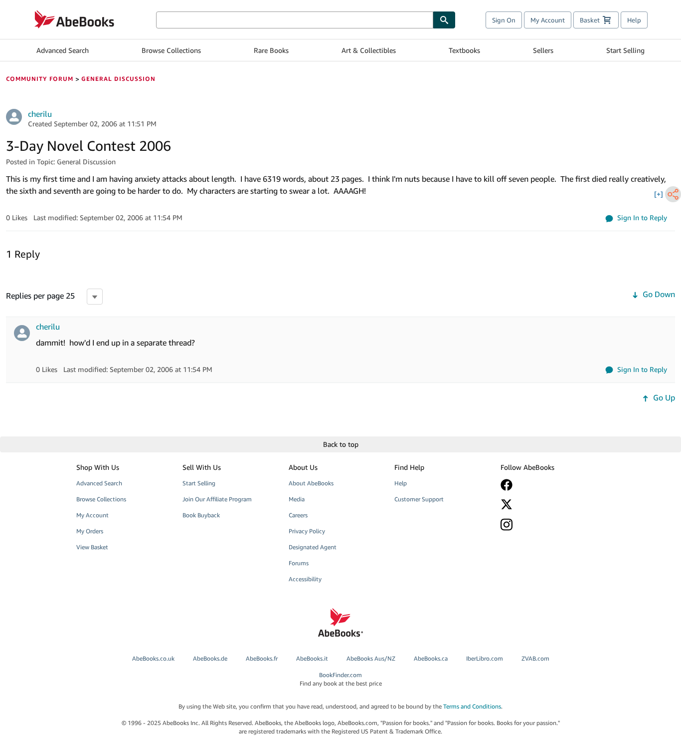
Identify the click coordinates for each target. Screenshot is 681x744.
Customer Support (419, 499)
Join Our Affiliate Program (217, 499)
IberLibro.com (484, 658)
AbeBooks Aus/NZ (370, 658)
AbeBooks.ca (431, 658)
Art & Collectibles (368, 50)
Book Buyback (201, 515)
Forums (299, 563)
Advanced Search (62, 50)
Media (297, 499)
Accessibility (305, 579)
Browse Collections (171, 50)
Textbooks (464, 50)
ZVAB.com (535, 658)
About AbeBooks (311, 483)
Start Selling (625, 50)
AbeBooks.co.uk (153, 658)
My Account (547, 20)
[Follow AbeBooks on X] (546, 504)
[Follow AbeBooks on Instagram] (546, 524)
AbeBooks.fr (262, 658)
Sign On (503, 20)
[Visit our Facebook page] (546, 484)
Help (634, 20)
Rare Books (271, 50)
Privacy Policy (307, 531)
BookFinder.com (341, 679)
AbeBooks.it (312, 658)
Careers (298, 515)
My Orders (89, 531)
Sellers (543, 50)
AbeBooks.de (210, 658)
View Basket (92, 547)
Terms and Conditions (472, 706)
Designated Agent (313, 547)
